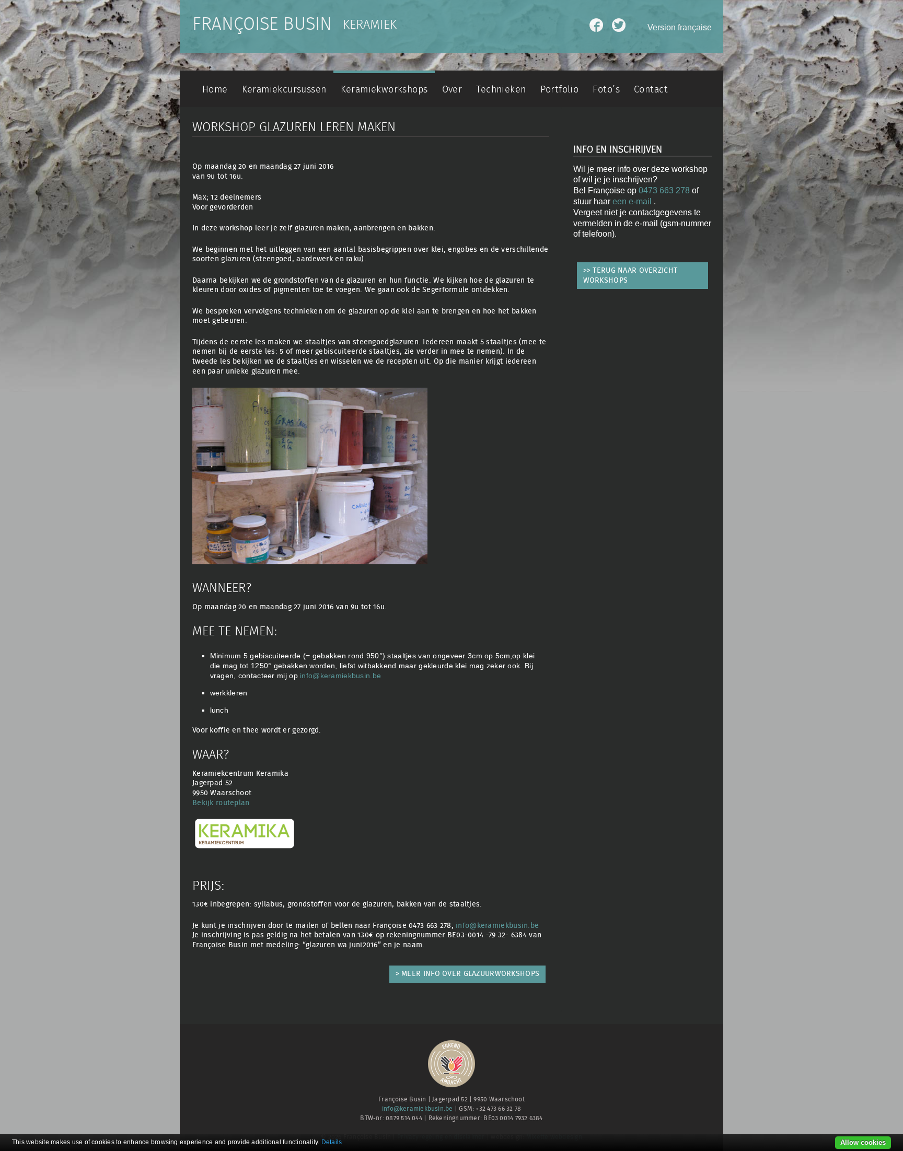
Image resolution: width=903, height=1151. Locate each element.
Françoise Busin (262, 24)
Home (215, 90)
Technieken (501, 90)
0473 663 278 (664, 190)
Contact (651, 90)
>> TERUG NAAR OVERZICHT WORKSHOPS (630, 275)
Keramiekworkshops (384, 90)
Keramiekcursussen (284, 90)
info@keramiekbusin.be (340, 675)
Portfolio (559, 90)
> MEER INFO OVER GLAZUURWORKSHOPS (468, 974)
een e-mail (633, 201)
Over (452, 90)
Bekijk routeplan (221, 803)
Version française (679, 27)
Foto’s (606, 90)
